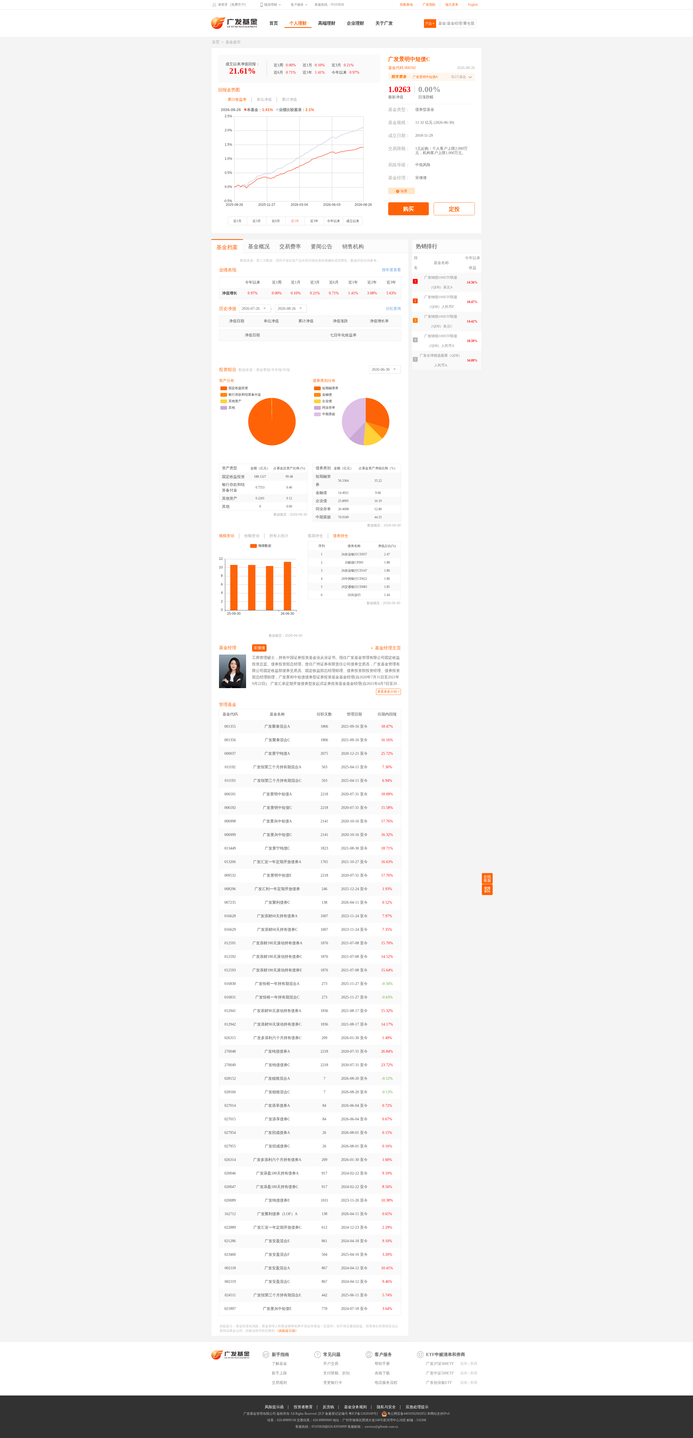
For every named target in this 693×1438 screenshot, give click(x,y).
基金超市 (233, 42)
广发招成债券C (277, 1146)
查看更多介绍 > (388, 692)
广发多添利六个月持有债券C (277, 1038)
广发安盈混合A (277, 1268)
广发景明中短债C (277, 808)
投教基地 (406, 4)
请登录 (223, 4)
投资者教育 (303, 1407)
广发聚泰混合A (277, 726)
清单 (464, 1364)
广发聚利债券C (277, 902)
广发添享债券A (277, 1106)
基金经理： (399, 177)
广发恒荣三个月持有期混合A (277, 767)
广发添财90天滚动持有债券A (277, 1011)
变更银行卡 (332, 1383)
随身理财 (270, 4)
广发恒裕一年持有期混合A (277, 984)
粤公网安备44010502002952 (406, 1414)
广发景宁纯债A (277, 753)
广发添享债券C (277, 1119)
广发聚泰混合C (277, 740)
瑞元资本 (451, 4)
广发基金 (234, 23)
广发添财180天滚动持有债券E (277, 970)
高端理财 (326, 23)
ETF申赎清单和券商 (445, 1354)
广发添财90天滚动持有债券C (277, 1024)
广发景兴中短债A (277, 821)
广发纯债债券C (277, 1065)
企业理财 (355, 23)
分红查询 (393, 309)
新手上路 (279, 1373)
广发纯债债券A (277, 1051)
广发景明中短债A (277, 794)
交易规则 (279, 1383)
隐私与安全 (386, 1407)
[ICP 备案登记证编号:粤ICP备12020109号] (348, 1414)
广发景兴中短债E (277, 1309)
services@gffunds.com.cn (381, 1427)
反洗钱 (328, 1407)
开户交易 (330, 1364)
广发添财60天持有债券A (277, 916)
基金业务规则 (355, 1407)
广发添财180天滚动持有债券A (277, 943)
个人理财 (298, 23)
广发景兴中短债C (277, 835)
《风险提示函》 (287, 1331)
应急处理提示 (417, 1407)
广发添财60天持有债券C (277, 930)
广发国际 (429, 4)
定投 (454, 209)
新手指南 (280, 1354)
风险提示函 (274, 1407)
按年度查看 (391, 270)
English (473, 4)
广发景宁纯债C (277, 848)
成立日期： (399, 135)
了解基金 (279, 1364)
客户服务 (297, 4)
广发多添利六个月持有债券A (277, 1160)
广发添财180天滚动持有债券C (277, 957)
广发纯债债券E (277, 1200)
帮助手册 (382, 1364)
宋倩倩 (421, 178)
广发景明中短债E (277, 875)
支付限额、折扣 (336, 1373)
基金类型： (399, 109)
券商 (474, 1364)
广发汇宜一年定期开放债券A (277, 862)
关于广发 (384, 23)
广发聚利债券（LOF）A (277, 1214)
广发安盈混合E (277, 1241)
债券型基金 (424, 110)
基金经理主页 (388, 648)
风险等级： (399, 164)
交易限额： (399, 148)
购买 (408, 209)
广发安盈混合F (277, 1254)
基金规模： (399, 122)
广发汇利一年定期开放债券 (277, 889)
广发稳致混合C (277, 1092)
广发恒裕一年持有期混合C (277, 997)
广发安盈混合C (277, 1282)
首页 (273, 23)
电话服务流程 (386, 1383)
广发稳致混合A (277, 1078)
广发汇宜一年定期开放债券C (277, 1227)
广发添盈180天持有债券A (277, 1173)
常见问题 (332, 1354)
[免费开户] (238, 4)
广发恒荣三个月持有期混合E (277, 1295)
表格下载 (382, 1373)
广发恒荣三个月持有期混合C (277, 781)
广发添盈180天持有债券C (277, 1187)
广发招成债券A (277, 1133)
